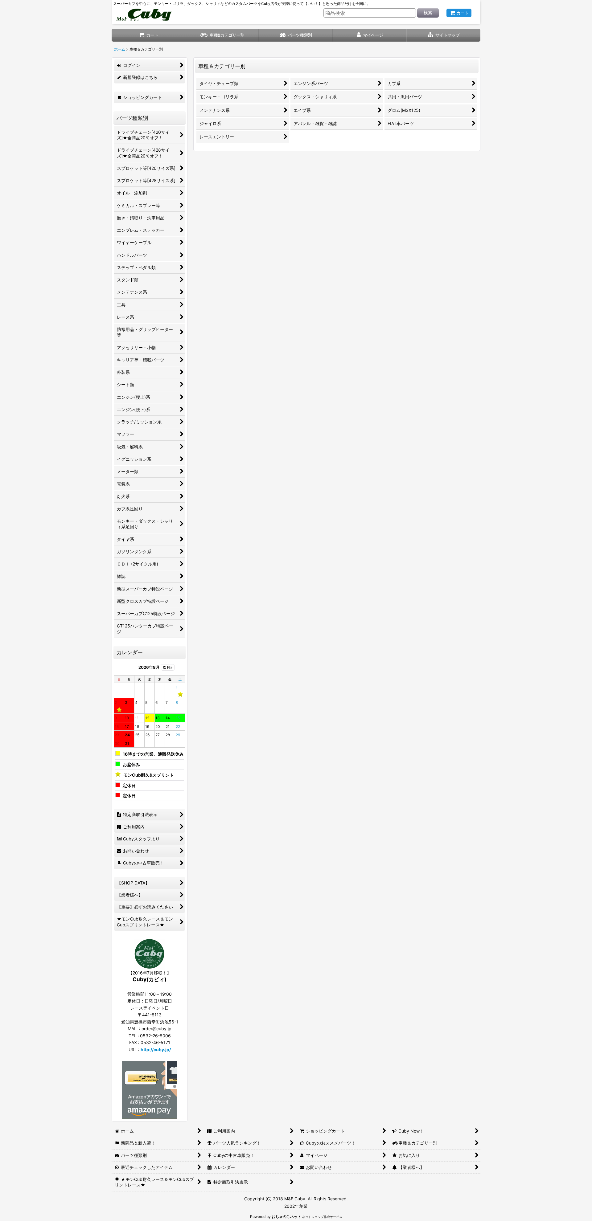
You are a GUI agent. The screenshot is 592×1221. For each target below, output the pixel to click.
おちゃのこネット (286, 1216)
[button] (443, 35)
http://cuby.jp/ (156, 1049)
